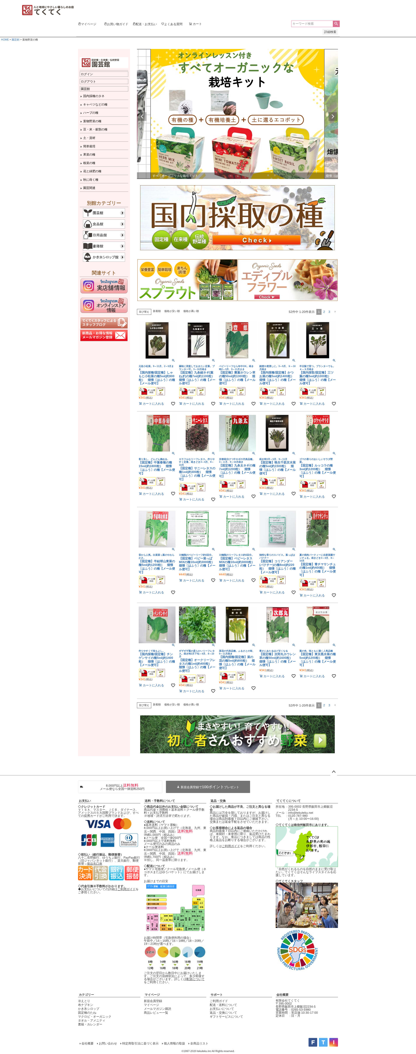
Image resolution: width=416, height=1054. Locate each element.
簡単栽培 (89, 146)
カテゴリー (86, 994)
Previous (142, 116)
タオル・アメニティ (91, 1020)
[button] (335, 312)
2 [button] (324, 311)
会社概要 (282, 994)
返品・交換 (218, 800)
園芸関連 (89, 188)
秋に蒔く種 (90, 179)
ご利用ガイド (126, 889)
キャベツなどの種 (95, 104)
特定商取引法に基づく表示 (140, 1043)
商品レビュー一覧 (156, 1012)
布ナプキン (85, 1005)
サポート (217, 994)
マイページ (152, 994)
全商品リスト (199, 1043)
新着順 (157, 311)
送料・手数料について (160, 800)
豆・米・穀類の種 (95, 129)
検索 (336, 24)
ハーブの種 (90, 112)
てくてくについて (288, 800)
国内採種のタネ (93, 96)
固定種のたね (87, 1012)
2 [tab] (238, 182)
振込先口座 (94, 863)
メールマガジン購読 (157, 1008)
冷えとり (84, 1001)
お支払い (85, 800)
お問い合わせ (108, 1043)
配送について (195, 979)
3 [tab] (241, 182)
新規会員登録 (153, 1001)
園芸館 (16, 39)
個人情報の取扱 (174, 1043)
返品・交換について (223, 1012)
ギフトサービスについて (226, 1016)
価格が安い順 (172, 311)
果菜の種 (89, 154)
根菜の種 (89, 163)
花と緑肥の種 (92, 171)
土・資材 (89, 138)
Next (332, 116)
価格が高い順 (191, 311)
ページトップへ (333, 771)
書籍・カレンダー (90, 1024)
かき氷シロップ (88, 1008)
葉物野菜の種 (92, 121)
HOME (5, 39)
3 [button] (329, 311)
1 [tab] (235, 182)
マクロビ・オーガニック (94, 1016)
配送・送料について (223, 1005)
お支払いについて (222, 1008)
